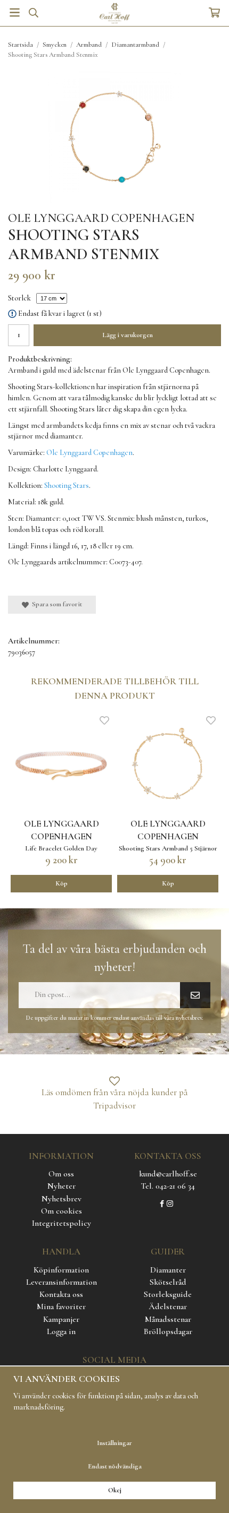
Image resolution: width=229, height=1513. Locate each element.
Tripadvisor (114, 1105)
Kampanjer (61, 1319)
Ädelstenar (168, 1306)
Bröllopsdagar (168, 1331)
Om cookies (61, 1211)
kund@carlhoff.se (168, 1173)
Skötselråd (168, 1282)
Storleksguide (168, 1294)
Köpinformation (61, 1270)
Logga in (61, 1331)
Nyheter (61, 1186)
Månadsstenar (168, 1319)
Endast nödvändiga (115, 1466)
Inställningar (114, 1443)
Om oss (61, 1173)
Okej (114, 1490)
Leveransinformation (61, 1282)
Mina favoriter (61, 1306)
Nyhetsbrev (61, 1198)
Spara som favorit (55, 604)
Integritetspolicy (61, 1223)
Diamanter (168, 1270)
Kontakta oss (61, 1294)
